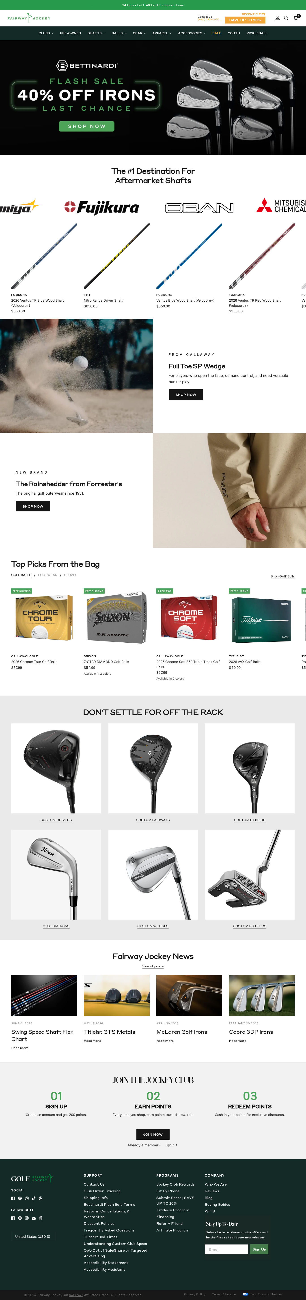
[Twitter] (21, 1198)
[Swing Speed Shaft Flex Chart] (44, 995)
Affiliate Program (172, 1230)
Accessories (190, 33)
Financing (165, 1216)
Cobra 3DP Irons (251, 1031)
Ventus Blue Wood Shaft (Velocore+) (185, 300)
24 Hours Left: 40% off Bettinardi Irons (153, 5)
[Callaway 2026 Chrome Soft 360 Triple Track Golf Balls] (189, 618)
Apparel (160, 33)
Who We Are (216, 1184)
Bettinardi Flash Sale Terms (109, 1204)
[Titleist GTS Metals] (117, 995)
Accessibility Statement (106, 1262)
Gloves (70, 575)
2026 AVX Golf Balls (245, 662)
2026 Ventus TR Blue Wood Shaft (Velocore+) (37, 303)
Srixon (90, 656)
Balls (117, 33)
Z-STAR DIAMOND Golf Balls (106, 662)
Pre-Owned (70, 33)
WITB (210, 1211)
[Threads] (42, 1198)
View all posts (153, 966)
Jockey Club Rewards (175, 1184)
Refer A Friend (169, 1223)
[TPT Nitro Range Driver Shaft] (117, 256)
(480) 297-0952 (208, 19)
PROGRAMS (167, 1175)
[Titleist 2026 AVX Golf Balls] (262, 618)
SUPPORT (93, 1175)
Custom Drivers (56, 820)
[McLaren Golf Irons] (189, 995)
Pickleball (257, 33)
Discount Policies (99, 1223)
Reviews (212, 1191)
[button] (186, 394)
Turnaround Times (100, 1237)
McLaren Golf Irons (181, 1031)
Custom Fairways (153, 820)
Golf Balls (21, 575)
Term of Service (224, 1294)
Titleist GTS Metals (109, 1031)
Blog (209, 1197)
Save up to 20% (245, 20)
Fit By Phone (167, 1191)
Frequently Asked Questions (109, 1230)
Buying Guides (217, 1204)
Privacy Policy (194, 1294)
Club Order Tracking (102, 1191)
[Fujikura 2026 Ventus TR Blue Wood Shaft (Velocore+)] (44, 256)
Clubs (44, 33)
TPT (87, 294)
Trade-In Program (172, 1210)
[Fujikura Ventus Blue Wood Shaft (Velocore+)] (189, 256)
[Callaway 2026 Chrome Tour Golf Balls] (44, 618)
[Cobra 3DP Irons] (262, 995)
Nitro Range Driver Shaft (103, 300)
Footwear (47, 575)
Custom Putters (249, 926)
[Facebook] (14, 1198)
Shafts (95, 33)
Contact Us (94, 1184)
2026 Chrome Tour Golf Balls (34, 662)
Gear (137, 33)
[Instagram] (28, 1198)
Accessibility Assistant (104, 1269)
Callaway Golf (24, 656)
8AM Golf (76, 1295)
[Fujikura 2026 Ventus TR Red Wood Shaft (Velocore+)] (262, 256)
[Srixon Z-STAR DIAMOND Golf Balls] (117, 618)
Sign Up (259, 1249)
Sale (216, 33)
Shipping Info (96, 1197)
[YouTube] (35, 1218)
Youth (234, 33)
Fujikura (19, 294)
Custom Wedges (152, 926)
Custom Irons (56, 926)
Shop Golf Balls (283, 576)
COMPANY (215, 1175)
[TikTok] (35, 1198)
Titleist (236, 656)
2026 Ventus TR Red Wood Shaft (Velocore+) (255, 303)
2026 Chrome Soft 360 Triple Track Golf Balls (188, 664)
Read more (19, 1048)
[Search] (286, 18)
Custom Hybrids (249, 820)
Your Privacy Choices (265, 1294)
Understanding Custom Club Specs (115, 1243)
